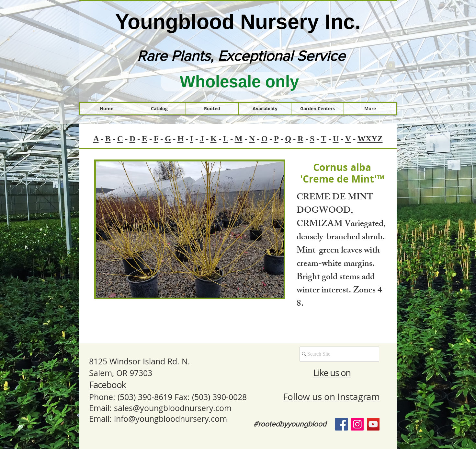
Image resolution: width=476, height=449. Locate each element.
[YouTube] (373, 424)
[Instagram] (357, 424)
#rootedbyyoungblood (290, 424)
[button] (391, 63)
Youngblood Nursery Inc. (238, 21)
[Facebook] (341, 424)
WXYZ (370, 138)
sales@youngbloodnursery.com (173, 408)
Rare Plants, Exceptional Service (241, 55)
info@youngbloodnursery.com (170, 418)
